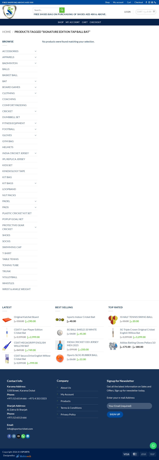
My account (118, 2)
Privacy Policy (68, 414)
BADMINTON (10, 63)
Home (6, 31)
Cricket (7, 111)
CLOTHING (8, 93)
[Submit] (62, 10)
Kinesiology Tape (13, 171)
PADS (5, 207)
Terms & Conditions (71, 407)
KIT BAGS (7, 183)
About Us (66, 387)
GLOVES (7, 135)
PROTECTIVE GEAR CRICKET (13, 227)
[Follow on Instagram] (149, 2)
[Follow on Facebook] (146, 2)
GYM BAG (8, 141)
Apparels (8, 57)
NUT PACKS (9, 195)
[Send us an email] (152, 2)
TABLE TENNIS (10, 259)
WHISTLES (8, 283)
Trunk (6, 271)
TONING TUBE (10, 265)
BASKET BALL (10, 75)
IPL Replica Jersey (13, 159)
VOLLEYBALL (9, 277)
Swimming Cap (11, 247)
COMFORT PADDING (14, 105)
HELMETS (7, 147)
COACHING (9, 99)
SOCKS (6, 241)
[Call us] (155, 2)
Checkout (138, 2)
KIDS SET (7, 165)
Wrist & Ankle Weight (16, 289)
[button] (127, 12)
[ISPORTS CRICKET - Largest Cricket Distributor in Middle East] (15, 12)
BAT (4, 81)
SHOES (6, 235)
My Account (67, 394)
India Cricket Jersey (15, 153)
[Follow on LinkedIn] (28, 436)
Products (65, 401)
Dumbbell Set (11, 117)
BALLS (5, 68)
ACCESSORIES (10, 51)
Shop (107, 2)
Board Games (11, 87)
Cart (129, 2)
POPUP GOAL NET (12, 219)
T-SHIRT (6, 253)
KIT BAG (7, 177)
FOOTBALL (8, 129)
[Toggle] (35, 51)
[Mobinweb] (23, 455)
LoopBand (9, 189)
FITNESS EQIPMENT (13, 123)
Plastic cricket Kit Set (17, 213)
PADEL (6, 201)
